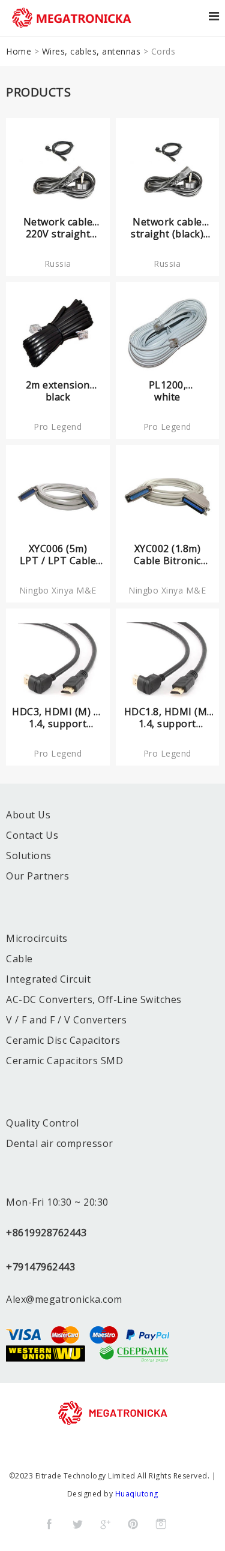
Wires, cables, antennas (91, 51)
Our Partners (37, 876)
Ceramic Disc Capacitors (63, 1040)
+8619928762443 (46, 1232)
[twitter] (77, 1524)
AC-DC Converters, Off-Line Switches (94, 999)
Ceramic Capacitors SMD (64, 1060)
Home (18, 51)
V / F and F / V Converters (66, 1019)
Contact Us (32, 835)
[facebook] (49, 1524)
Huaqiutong (136, 1494)
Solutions (29, 855)
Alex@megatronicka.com (64, 1299)
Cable (19, 958)
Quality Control (42, 1123)
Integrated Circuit (48, 979)
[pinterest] (133, 1524)
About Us (28, 814)
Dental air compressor (59, 1143)
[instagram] (160, 1524)
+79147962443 (40, 1266)
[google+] (105, 1524)
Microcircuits (37, 938)
